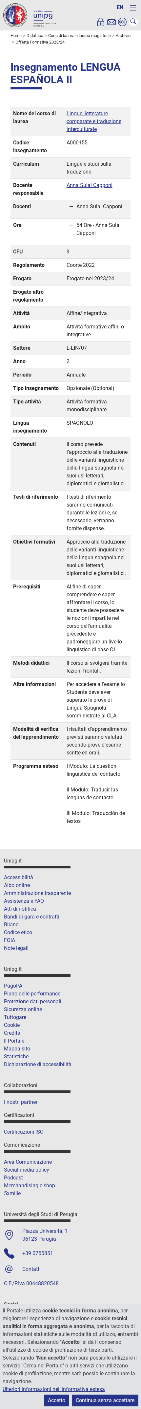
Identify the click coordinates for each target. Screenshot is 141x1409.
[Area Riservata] (100, 22)
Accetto (56, 1400)
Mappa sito (17, 1049)
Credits (12, 1033)
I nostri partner (20, 1102)
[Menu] (133, 7)
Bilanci (12, 924)
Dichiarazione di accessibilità (37, 1064)
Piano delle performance (32, 994)
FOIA (9, 940)
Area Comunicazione (28, 1162)
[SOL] (122, 22)
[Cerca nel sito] (133, 22)
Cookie (12, 1025)
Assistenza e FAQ (24, 901)
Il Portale (14, 1041)
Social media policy (26, 1170)
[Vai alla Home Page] (29, 15)
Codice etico (18, 932)
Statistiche (16, 1056)
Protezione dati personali (32, 1001)
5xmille (12, 1193)
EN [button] (120, 7)
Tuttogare (15, 1017)
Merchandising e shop (29, 1185)
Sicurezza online (23, 1009)
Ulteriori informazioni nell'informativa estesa (54, 1389)
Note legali (16, 948)
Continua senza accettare (105, 1400)
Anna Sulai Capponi (89, 185)
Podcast (13, 1178)
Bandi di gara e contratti (31, 917)
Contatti (31, 1269)
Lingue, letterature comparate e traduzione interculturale (94, 121)
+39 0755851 (37, 1253)
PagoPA (13, 986)
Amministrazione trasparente (37, 893)
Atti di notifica (20, 909)
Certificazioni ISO (24, 1132)
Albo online (17, 885)
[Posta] (111, 22)
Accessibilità (18, 877)
